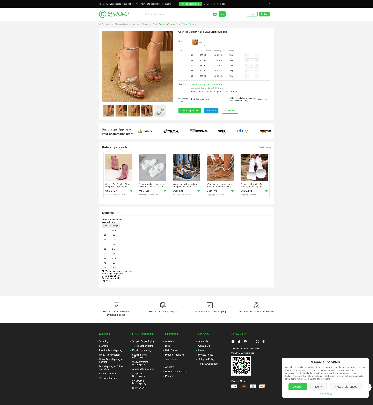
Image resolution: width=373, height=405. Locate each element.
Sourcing (103, 341)
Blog (167, 346)
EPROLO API (139, 387)
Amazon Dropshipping (143, 369)
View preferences (346, 386)
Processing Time (183, 99)
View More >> (264, 147)
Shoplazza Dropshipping (139, 374)
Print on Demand (108, 373)
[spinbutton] (251, 55)
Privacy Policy (325, 393)
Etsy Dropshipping (141, 350)
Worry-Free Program (109, 355)
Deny (318, 386)
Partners (169, 376)
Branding (104, 346)
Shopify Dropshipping (143, 341)
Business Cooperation (176, 371)
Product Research (174, 355)
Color (180, 41)
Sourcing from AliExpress (139, 356)
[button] (247, 55)
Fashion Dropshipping (110, 350)
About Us (203, 341)
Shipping (182, 84)
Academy (170, 341)
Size (180, 50)
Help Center (171, 350)
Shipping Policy (206, 359)
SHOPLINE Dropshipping (139, 382)
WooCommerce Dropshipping (140, 363)
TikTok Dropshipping (142, 346)
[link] (105, 24)
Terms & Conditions (208, 364)
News (201, 350)
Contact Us (204, 346)
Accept (297, 386)
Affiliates (169, 367)
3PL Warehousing (108, 378)
